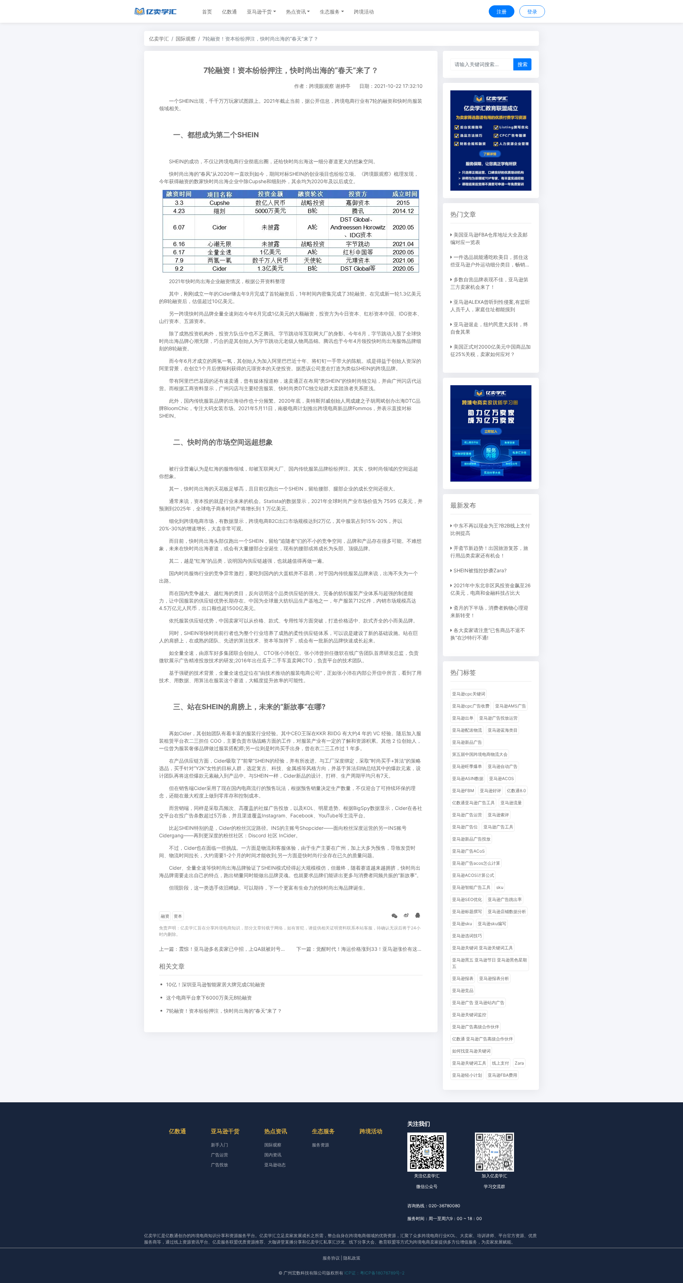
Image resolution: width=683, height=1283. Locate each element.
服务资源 (320, 1144)
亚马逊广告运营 (467, 814)
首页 (207, 12)
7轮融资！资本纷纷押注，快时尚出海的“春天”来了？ (224, 1011)
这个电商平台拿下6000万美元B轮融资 (209, 998)
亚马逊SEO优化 (467, 899)
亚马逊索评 (498, 814)
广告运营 (219, 1154)
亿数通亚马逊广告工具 (473, 802)
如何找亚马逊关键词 (471, 1051)
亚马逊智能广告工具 (471, 887)
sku (499, 887)
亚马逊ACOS (501, 778)
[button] (261, 11)
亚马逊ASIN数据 (467, 778)
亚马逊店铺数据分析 (507, 911)
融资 (165, 916)
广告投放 (219, 1164)
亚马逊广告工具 (498, 826)
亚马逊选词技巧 (467, 935)
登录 (532, 12)
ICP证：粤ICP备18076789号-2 (374, 1273)
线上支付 (500, 1063)
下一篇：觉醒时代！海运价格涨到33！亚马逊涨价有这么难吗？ (366, 949)
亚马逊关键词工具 (469, 1063)
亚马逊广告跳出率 (505, 899)
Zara (519, 1063)
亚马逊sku (462, 923)
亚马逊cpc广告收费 (470, 706)
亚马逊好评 (490, 790)
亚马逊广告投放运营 (498, 718)
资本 (178, 916)
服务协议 (331, 1258)
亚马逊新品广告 (467, 742)
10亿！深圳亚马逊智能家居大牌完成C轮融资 (215, 984)
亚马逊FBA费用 (502, 1075)
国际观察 (186, 39)
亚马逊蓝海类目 (503, 730)
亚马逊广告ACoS (468, 851)
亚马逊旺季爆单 (467, 766)
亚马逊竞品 (462, 990)
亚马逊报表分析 (494, 978)
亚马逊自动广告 (503, 766)
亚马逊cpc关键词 (468, 693)
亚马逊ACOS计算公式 (473, 875)
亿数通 (229, 12)
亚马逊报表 (462, 978)
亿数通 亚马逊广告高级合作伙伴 (482, 1038)
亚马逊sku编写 (492, 923)
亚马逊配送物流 (467, 730)
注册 (502, 12)
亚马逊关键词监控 (469, 1014)
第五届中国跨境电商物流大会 (480, 754)
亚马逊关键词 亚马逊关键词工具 (482, 947)
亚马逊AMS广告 (510, 706)
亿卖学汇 (159, 39)
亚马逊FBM (463, 790)
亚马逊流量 (511, 802)
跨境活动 (364, 12)
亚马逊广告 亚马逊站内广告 (478, 1002)
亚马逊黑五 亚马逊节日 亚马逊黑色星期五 (489, 963)
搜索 (523, 64)
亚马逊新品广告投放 (471, 839)
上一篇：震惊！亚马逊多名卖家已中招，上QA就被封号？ (222, 949)
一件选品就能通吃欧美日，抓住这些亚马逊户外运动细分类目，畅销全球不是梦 (490, 264)
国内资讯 (272, 1154)
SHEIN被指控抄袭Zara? (480, 570)
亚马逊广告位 (465, 826)
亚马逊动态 (275, 1164)
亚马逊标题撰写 (467, 911)
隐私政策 (351, 1258)
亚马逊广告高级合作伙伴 (475, 1026)
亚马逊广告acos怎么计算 (476, 863)
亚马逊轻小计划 (467, 1075)
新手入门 (219, 1144)
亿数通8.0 (516, 790)
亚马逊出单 (462, 718)
